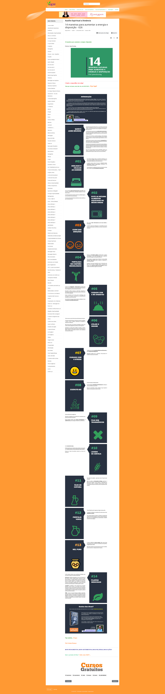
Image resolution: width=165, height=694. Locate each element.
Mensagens (110, 9)
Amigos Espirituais (52, 241)
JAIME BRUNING (103, 675)
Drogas (49, 111)
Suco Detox (50, 350)
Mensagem (50, 135)
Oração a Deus (51, 172)
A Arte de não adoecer (53, 175)
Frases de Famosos (52, 180)
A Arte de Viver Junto (52, 177)
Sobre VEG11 (72, 9)
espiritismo (69, 675)
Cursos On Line (80, 9)
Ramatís (49, 282)
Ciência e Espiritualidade (53, 183)
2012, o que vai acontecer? (54, 267)
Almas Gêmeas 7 (51, 220)
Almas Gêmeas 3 (51, 209)
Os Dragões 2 (51, 334)
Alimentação (50, 347)
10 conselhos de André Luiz (54, 285)
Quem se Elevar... (51, 324)
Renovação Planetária (52, 146)
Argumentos (50, 104)
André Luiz (50, 371)
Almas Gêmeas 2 (51, 206)
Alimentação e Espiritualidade (54, 33)
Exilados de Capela (52, 326)
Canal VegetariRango (52, 353)
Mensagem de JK (51, 251)
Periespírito (50, 48)
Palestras (50, 77)
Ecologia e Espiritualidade (53, 193)
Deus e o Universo (52, 35)
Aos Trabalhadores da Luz (53, 167)
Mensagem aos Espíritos (53, 80)
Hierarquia (50, 188)
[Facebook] (111, 38)
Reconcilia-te (50, 151)
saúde (84, 675)
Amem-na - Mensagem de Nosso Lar (53, 305)
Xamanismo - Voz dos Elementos (52, 95)
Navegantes (50, 154)
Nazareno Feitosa (51, 83)
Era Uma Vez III (51, 70)
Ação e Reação (51, 62)
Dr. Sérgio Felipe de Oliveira (54, 91)
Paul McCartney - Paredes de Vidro (54, 271)
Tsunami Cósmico (52, 140)
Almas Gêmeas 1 (51, 204)
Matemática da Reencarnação (54, 235)
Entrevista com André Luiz (53, 275)
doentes (95, 675)
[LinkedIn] (117, 38)
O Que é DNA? (51, 43)
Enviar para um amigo (103, 33)
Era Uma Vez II (51, 67)
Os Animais (50, 246)
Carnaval (50, 125)
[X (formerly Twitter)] (114, 38)
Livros (49, 369)
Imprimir (114, 33)
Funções (49, 56)
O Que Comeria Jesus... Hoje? (54, 169)
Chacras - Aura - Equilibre (53, 54)
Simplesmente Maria (52, 249)
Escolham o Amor (52, 164)
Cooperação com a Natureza (54, 301)
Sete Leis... (50, 130)
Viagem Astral (51, 340)
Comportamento (51, 366)
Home (66, 9)
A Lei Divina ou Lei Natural (54, 293)
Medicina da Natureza (52, 233)
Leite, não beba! (51, 355)
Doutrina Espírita (51, 72)
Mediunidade (51, 243)
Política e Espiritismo (52, 185)
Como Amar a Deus (52, 38)
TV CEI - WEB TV (51, 198)
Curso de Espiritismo (89, 9)
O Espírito (50, 46)
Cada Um (50, 143)
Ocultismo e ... (51, 127)
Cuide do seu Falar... (52, 321)
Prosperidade (51, 345)
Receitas (49, 361)
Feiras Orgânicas (51, 363)
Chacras (49, 51)
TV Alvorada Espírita (52, 98)
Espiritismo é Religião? (53, 191)
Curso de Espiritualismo (100, 9)
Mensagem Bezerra (52, 254)
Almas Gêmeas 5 (51, 214)
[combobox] (91, 4)
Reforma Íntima (51, 133)
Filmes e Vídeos (51, 119)
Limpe (49, 159)
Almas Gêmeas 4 (51, 212)
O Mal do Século (51, 329)
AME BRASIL (50, 225)
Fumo (49, 117)
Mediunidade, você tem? (53, 290)
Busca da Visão (51, 138)
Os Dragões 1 (51, 332)
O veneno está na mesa (53, 358)
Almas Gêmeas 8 (51, 222)
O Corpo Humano (52, 41)
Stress (49, 288)
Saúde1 (73, 30)
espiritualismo (77, 675)
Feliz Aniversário (51, 256)
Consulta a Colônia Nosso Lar (54, 308)
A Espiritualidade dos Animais (54, 238)
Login (50, 689)
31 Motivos (50, 106)
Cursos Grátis (51, 25)
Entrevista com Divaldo (53, 262)
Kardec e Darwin (51, 101)
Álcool (49, 114)
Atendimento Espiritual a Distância (53, 29)
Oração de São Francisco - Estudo (53, 297)
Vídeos (49, 337)
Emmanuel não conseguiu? (54, 313)
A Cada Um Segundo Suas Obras (53, 317)
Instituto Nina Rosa (52, 227)
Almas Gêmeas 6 (51, 217)
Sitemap (55, 689)
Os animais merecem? (53, 148)
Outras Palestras (51, 88)
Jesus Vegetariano (52, 264)
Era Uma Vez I (51, 64)
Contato (116, 9)
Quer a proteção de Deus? (53, 59)
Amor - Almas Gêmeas (53, 201)
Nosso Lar (50, 342)
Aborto (49, 109)
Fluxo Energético (51, 162)
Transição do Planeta (52, 277)
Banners (49, 122)
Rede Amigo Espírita (52, 75)
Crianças (49, 230)
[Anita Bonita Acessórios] (82, 14)
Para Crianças (51, 280)
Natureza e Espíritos (52, 85)
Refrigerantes (51, 196)
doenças (89, 675)
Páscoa (49, 156)
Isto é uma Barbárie (52, 259)
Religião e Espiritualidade (53, 311)
